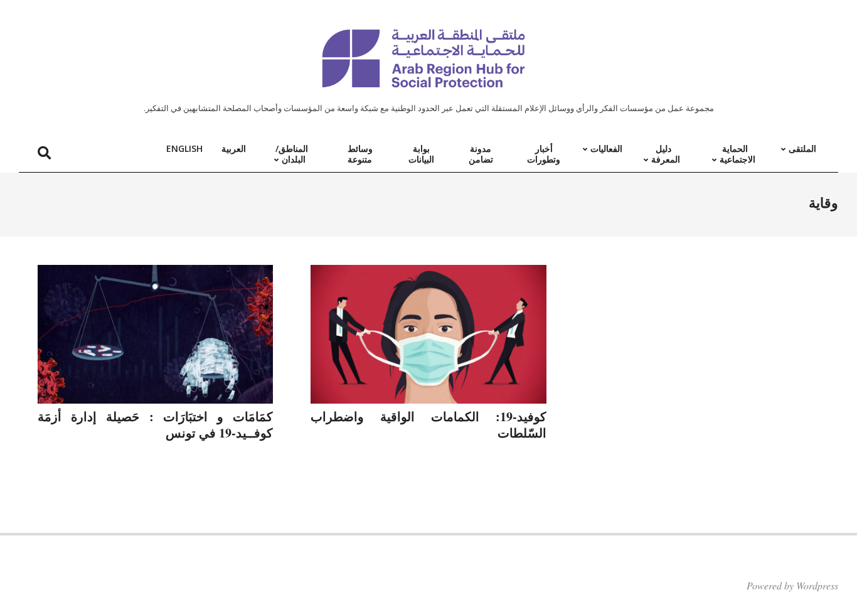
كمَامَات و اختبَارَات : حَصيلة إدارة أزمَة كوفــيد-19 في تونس (155, 425)
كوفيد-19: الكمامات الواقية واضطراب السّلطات (428, 425)
